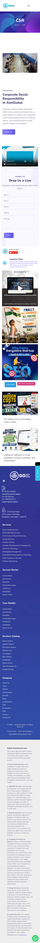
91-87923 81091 (9, 491)
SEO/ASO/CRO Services (11, 533)
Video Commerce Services (12, 558)
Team (4, 686)
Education (6, 582)
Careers (5, 714)
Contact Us (6, 717)
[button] (5, 65)
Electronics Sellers (9, 647)
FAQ (4, 711)
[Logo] (9, 5)
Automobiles (7, 576)
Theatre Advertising (9, 561)
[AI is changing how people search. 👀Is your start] (20, 362)
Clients (5, 689)
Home (17, 25)
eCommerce (6, 579)
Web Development (9, 666)
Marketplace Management (12, 552)
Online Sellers (7, 641)
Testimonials (7, 692)
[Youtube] (19, 481)
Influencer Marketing (10, 549)
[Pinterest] (23, 481)
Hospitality (6, 591)
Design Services (8, 539)
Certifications (7, 702)
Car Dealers (6, 653)
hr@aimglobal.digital (10, 502)
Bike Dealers (7, 657)
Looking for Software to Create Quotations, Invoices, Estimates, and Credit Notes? (19, 458)
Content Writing (8, 542)
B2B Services (7, 650)
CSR (4, 705)
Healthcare (6, 588)
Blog (4, 699)
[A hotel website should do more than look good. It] (20, 288)
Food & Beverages (9, 585)
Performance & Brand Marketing (14, 536)
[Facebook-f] (8, 481)
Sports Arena (7, 595)
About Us (5, 683)
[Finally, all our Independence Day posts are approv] (20, 325)
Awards (5, 695)
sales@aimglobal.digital (11, 494)
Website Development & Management (16, 545)
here (25, 935)
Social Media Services (10, 530)
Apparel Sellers (8, 644)
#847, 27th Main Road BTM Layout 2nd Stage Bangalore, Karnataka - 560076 (14, 514)
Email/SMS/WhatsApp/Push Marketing (16, 555)
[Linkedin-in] (11, 481)
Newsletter (6, 708)
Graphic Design (8, 669)
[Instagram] (15, 481)
